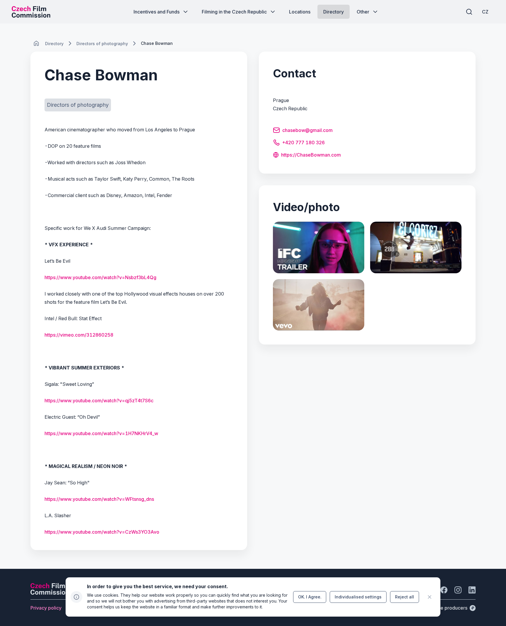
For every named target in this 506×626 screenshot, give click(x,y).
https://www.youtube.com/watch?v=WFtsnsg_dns (99, 499)
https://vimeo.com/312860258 (79, 335)
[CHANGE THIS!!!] (36, 43)
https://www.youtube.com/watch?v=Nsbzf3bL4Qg (100, 277)
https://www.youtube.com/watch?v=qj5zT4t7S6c (99, 400)
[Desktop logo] (31, 12)
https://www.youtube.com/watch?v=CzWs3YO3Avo (102, 532)
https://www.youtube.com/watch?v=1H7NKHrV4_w (101, 433)
